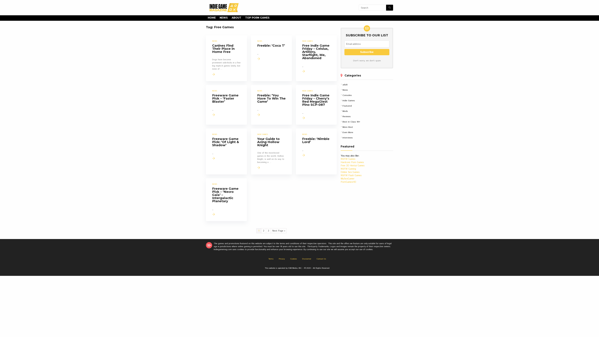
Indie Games (349, 100)
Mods (345, 111)
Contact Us (321, 259)
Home (212, 17)
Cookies (293, 259)
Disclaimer (306, 259)
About (236, 17)
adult (345, 84)
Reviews (347, 116)
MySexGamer (347, 178)
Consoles (347, 95)
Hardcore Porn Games (352, 162)
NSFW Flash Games (351, 175)
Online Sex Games (350, 172)
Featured (347, 105)
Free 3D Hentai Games (353, 165)
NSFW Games (348, 159)
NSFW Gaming (348, 169)
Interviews (348, 137)
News (224, 17)
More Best (348, 127)
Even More (348, 132)
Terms (270, 259)
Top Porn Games (257, 17)
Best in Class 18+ (351, 121)
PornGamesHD (348, 182)
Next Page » (278, 230)
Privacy (282, 259)
